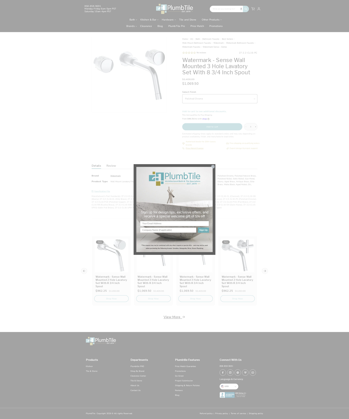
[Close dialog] (213, 166)
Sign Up (203, 230)
